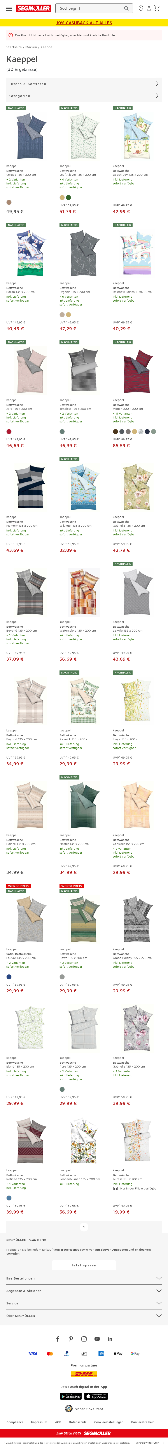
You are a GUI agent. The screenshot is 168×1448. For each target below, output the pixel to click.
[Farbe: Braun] (115, 431)
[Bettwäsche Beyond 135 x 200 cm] (30, 589)
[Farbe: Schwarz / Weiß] (141, 431)
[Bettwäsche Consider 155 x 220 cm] (137, 802)
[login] (149, 8)
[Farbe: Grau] (128, 431)
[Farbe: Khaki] (62, 314)
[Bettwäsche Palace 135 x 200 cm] (30, 802)
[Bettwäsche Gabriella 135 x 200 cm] (137, 484)
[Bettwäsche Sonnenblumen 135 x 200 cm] (84, 1140)
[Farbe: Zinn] (62, 976)
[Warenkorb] (158, 8)
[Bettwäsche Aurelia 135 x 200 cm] (137, 1140)
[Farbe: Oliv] (153, 431)
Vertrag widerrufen (147, 1442)
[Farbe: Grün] (68, 197)
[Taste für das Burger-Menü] (9, 8)
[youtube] (97, 1339)
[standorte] (141, 8)
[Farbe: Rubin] (9, 431)
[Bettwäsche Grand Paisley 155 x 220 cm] (137, 914)
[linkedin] (110, 1339)
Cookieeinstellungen (108, 1422)
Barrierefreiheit (142, 1422)
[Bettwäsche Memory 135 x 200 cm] (30, 484)
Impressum (39, 1422)
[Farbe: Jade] (62, 431)
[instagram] (84, 1339)
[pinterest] (71, 1339)
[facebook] (57, 1339)
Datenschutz (78, 1422)
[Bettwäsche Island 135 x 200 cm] (30, 1027)
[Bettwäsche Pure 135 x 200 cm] (84, 1027)
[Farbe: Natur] (62, 197)
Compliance (15, 1422)
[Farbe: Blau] (9, 1198)
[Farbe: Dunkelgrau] (121, 431)
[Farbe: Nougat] (9, 202)
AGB (58, 1422)
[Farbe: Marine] (147, 431)
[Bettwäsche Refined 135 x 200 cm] (30, 1140)
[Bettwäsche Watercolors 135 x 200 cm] (84, 589)
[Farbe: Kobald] (9, 976)
